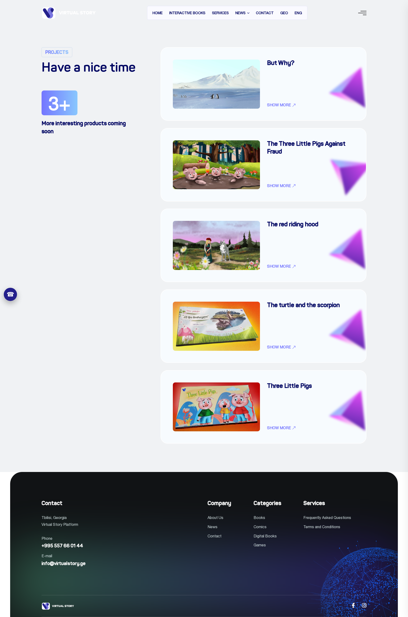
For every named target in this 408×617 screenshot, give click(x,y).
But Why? (280, 63)
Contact (265, 13)
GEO (284, 13)
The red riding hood (292, 225)
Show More (279, 105)
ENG (298, 13)
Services (220, 13)
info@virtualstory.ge (63, 563)
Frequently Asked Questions (327, 517)
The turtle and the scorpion (303, 305)
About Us (215, 517)
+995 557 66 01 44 (62, 546)
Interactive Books (187, 13)
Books (259, 517)
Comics (260, 526)
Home (158, 13)
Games (260, 545)
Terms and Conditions (321, 526)
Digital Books (265, 536)
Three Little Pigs (289, 386)
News (240, 13)
